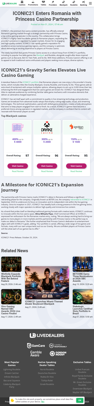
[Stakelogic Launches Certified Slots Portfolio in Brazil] (83, 296)
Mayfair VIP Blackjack (82, 392)
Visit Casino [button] (47, 166)
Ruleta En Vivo (47, 376)
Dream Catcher (12, 373)
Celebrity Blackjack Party (11, 385)
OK (79, 400)
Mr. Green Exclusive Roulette (82, 383)
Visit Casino (17, 166)
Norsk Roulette (47, 369)
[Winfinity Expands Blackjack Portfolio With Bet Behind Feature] (11, 264)
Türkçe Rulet (47, 380)
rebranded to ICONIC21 (80, 199)
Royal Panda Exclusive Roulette (82, 377)
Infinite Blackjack (11, 376)
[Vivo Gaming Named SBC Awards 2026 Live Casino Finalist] (11, 296)
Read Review (18, 171)
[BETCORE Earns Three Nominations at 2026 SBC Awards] (83, 264)
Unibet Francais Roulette (82, 370)
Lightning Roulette (11, 369)
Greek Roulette (47, 384)
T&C (42, 401)
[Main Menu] (91, 3)
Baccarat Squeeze (12, 380)
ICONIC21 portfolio (31, 82)
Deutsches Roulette (47, 373)
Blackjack (40, 55)
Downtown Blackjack (82, 388)
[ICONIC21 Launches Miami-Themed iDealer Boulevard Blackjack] (47, 282)
